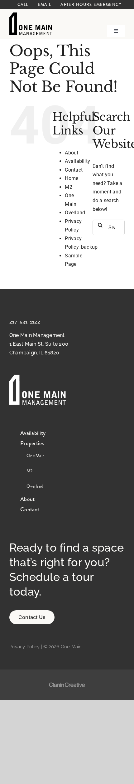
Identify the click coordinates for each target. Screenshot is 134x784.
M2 (68, 187)
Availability (77, 161)
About (71, 153)
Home (71, 178)
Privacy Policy (24, 647)
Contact (74, 170)
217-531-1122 (24, 322)
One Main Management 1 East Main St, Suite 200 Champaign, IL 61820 (38, 343)
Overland (75, 213)
